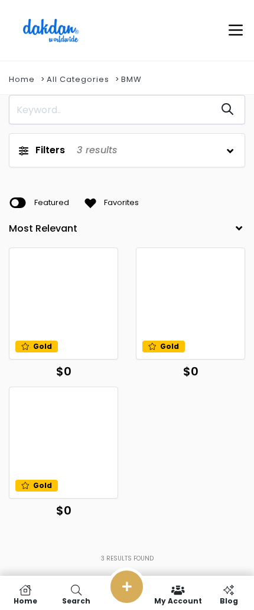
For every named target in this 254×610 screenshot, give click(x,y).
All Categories (78, 79)
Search (76, 600)
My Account (178, 600)
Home (22, 79)
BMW (131, 79)
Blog (229, 600)
